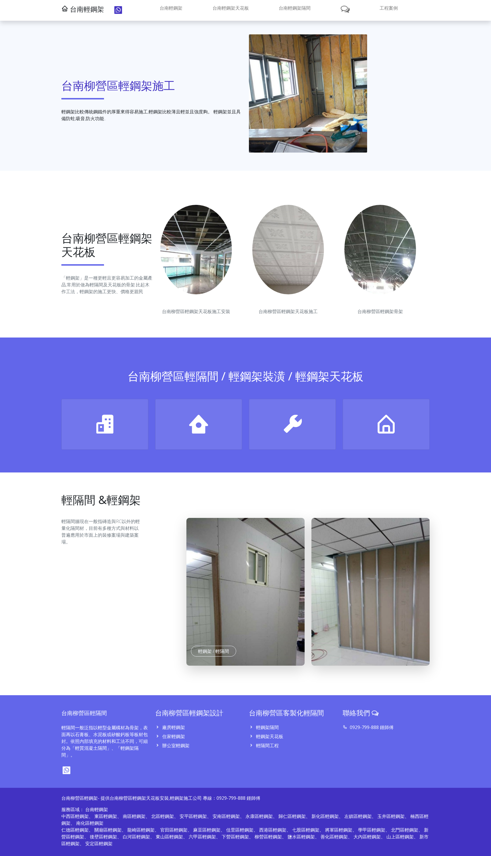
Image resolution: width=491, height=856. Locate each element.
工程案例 (389, 8)
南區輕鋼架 (134, 816)
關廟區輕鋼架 (108, 830)
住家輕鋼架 (173, 736)
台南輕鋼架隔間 (295, 8)
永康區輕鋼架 (259, 816)
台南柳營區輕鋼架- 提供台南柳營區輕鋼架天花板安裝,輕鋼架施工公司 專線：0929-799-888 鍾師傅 (160, 798)
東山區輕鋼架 (169, 837)
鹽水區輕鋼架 (301, 837)
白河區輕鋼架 (136, 837)
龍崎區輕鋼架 (141, 830)
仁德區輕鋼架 (75, 830)
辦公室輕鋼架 (175, 745)
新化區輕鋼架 (325, 816)
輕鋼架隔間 (267, 727)
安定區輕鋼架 (99, 843)
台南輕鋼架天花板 (231, 8)
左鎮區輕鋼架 (358, 816)
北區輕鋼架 (162, 816)
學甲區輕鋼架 (371, 830)
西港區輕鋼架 (272, 830)
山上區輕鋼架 (400, 837)
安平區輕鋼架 (193, 816)
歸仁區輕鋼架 (292, 816)
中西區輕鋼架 (75, 816)
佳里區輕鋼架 (239, 830)
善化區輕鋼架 (334, 837)
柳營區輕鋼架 (268, 837)
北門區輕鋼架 (404, 830)
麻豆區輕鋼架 (206, 830)
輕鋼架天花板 (269, 736)
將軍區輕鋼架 (338, 830)
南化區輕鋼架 (89, 823)
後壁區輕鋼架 (103, 837)
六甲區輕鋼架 (202, 837)
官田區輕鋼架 (174, 830)
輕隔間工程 (267, 745)
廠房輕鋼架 (173, 727)
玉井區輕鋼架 (391, 816)
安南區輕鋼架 (226, 816)
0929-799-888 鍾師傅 (371, 727)
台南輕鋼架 (171, 8)
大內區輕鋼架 (367, 837)
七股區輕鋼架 (305, 830)
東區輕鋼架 (105, 816)
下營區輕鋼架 (235, 837)
